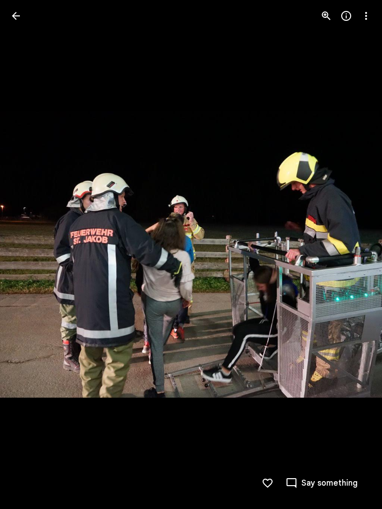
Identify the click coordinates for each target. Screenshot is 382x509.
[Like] (268, 483)
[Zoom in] (326, 16)
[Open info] (346, 16)
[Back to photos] (16, 16)
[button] (28, 254)
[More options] (366, 16)
